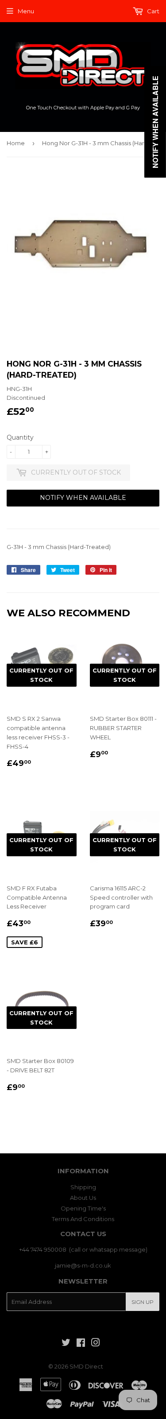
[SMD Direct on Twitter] (66, 1343)
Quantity (20, 437)
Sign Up (142, 1302)
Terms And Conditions (83, 1218)
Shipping (83, 1187)
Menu (26, 11)
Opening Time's (83, 1208)
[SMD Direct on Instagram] (95, 1343)
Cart (152, 11)
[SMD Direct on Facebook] (80, 1343)
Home (16, 143)
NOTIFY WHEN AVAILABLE (83, 498)
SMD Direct (86, 1366)
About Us (83, 1197)
